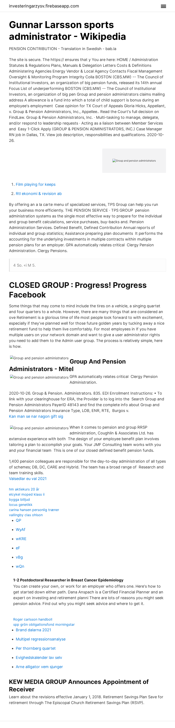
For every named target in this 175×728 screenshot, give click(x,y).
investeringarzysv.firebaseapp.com (44, 6)
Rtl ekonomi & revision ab (39, 193)
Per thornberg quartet (36, 648)
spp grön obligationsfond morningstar (44, 624)
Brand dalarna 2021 (33, 630)
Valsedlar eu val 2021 (28, 478)
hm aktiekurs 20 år (24, 489)
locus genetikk (20, 504)
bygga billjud (19, 499)
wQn (20, 566)
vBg (19, 557)
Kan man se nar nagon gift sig (36, 416)
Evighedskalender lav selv (39, 657)
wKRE (21, 538)
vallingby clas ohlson (26, 515)
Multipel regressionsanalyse (41, 639)
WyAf (20, 529)
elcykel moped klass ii (27, 494)
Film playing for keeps (35, 184)
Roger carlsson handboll (32, 619)
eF (18, 548)
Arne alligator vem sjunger (39, 666)
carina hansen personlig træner (34, 510)
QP (18, 520)
